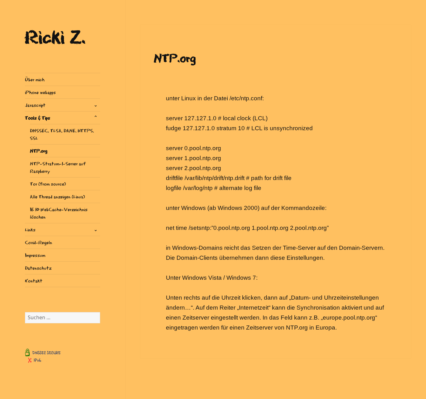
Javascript (35, 105)
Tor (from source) (48, 183)
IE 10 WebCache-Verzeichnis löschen (59, 213)
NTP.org (38, 150)
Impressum (35, 255)
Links (30, 229)
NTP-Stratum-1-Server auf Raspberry (58, 167)
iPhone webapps (40, 92)
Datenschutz (38, 267)
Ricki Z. (55, 36)
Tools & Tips (37, 117)
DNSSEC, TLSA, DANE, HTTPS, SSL (62, 134)
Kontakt (33, 280)
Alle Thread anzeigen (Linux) (57, 196)
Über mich (35, 79)
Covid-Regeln (38, 242)
